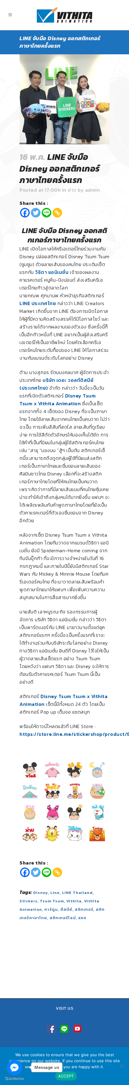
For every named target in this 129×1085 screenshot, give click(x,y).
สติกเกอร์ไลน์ (63, 918)
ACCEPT (66, 1076)
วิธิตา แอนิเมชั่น (51, 272)
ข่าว (72, 189)
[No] (121, 1066)
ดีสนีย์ (66, 909)
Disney (40, 892)
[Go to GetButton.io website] (14, 1079)
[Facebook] (25, 212)
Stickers (29, 901)
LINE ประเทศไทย (38, 303)
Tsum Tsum (52, 901)
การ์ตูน (51, 909)
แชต (82, 918)
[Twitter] (35, 212)
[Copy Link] (57, 212)
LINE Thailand (77, 892)
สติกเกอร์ (84, 909)
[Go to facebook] (14, 1067)
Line (55, 892)
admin (92, 189)
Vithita (74, 901)
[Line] (46, 212)
